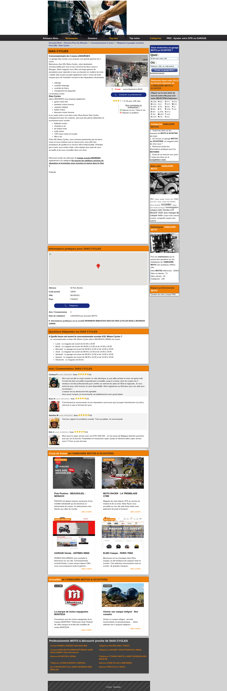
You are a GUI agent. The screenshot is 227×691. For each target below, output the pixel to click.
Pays (51, 299)
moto (176, 199)
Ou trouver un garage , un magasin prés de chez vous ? (164, 141)
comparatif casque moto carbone (162, 219)
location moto (169, 199)
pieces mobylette (155, 205)
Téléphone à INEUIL (120, 650)
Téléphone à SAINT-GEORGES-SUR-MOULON (123, 657)
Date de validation (57, 316)
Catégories (155, 38)
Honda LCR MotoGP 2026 (162, 211)
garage (162, 199)
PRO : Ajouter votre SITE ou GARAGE (177, 38)
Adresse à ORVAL (63, 656)
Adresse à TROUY (112, 667)
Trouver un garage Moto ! (164, 70)
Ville (51, 295)
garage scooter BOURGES (88, 158)
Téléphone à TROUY (114, 646)
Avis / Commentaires (58, 312)
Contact (109, 687)
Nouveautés (71, 38)
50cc (152, 199)
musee (159, 201)
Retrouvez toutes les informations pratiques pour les (163, 149)
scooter (166, 204)
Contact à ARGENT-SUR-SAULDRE (68, 646)
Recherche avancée (157, 73)
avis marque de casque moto (164, 214)
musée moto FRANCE (169, 201)
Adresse (52, 288)
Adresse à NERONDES (115, 663)
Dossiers (92, 38)
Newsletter (117, 687)
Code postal (54, 292)
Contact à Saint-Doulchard (72, 651)
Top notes (134, 38)
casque (157, 199)
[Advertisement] (153, 19)
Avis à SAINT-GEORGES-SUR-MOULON (71, 668)
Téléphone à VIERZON (67, 663)
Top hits (113, 38)
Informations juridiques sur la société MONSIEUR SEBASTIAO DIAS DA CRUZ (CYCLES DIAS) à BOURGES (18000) (97, 322)
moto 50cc (153, 201)
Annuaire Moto (50, 38)
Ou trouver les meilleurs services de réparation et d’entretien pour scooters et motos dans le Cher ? (76, 163)
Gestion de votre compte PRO (163, 294)
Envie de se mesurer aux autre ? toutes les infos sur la (164, 157)
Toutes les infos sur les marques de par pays (164, 133)
